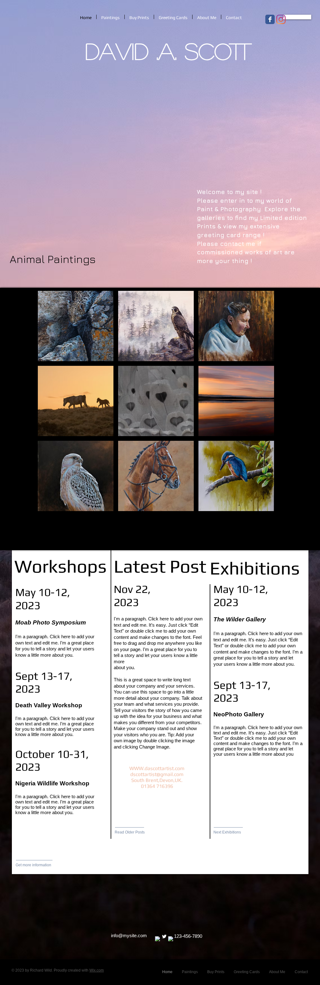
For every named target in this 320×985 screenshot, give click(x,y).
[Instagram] (281, 19)
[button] (75, 326)
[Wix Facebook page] (270, 19)
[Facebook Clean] (157, 939)
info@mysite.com (129, 935)
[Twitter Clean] (164, 936)
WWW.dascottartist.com (156, 768)
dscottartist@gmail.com (156, 774)
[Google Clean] (170, 939)
